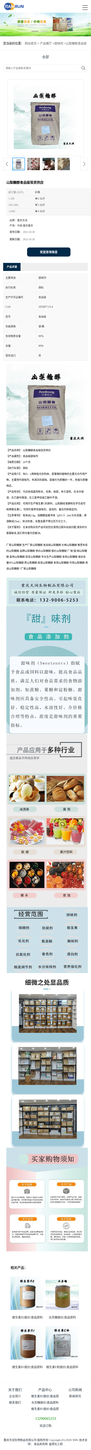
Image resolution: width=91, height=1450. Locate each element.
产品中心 (45, 1390)
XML (75, 1440)
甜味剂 (58, 43)
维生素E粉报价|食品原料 (62, 1367)
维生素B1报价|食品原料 (27, 1367)
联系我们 (15, 1402)
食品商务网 (41, 1444)
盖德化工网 (56, 1444)
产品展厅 (46, 43)
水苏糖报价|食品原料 (62, 1317)
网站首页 (31, 43)
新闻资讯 (75, 1396)
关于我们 (15, 1390)
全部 (45, 57)
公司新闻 (75, 1390)
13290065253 (45, 1418)
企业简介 (15, 1396)
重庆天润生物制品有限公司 (20, 1440)
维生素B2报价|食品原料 (27, 1317)
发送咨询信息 (49, 252)
